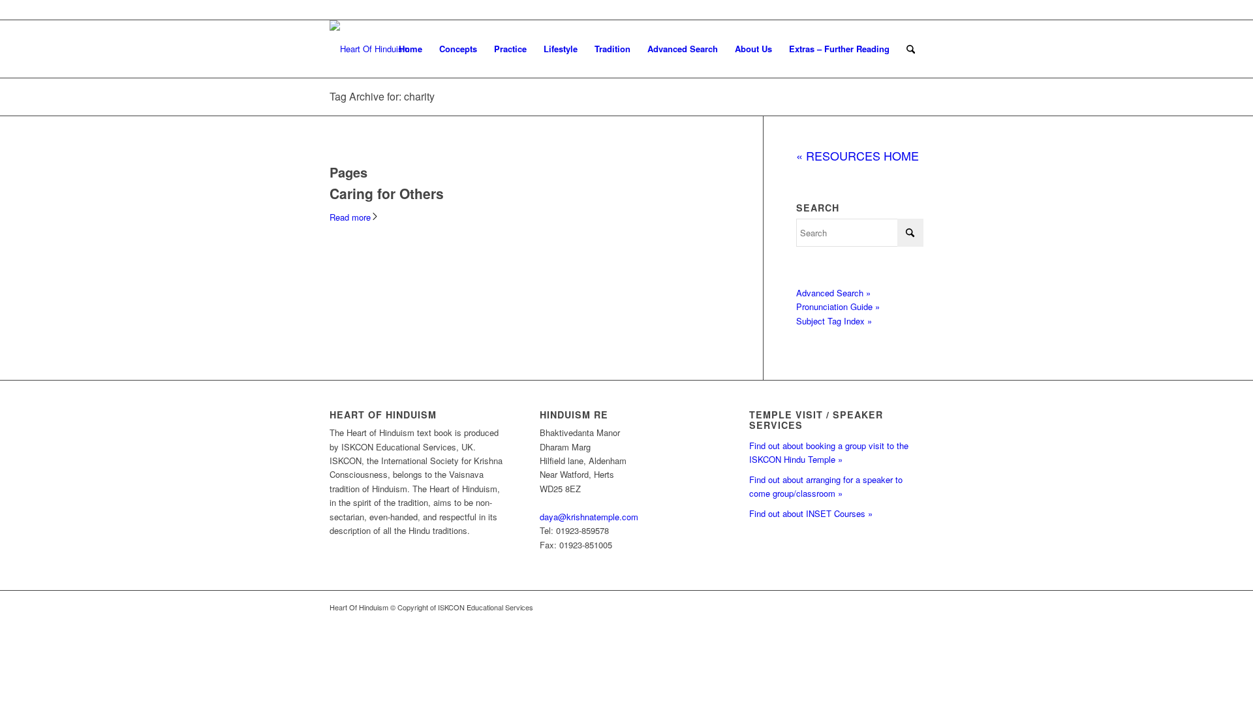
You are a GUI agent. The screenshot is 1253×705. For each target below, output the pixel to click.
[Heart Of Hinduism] (370, 49)
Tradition (612, 48)
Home (410, 48)
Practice (510, 48)
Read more (350, 217)
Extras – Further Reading (839, 48)
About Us (753, 48)
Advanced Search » (833, 293)
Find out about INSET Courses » (811, 513)
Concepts (458, 48)
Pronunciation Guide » (838, 306)
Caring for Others (387, 193)
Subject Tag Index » (834, 321)
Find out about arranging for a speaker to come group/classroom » (826, 486)
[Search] (910, 49)
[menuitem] (910, 49)
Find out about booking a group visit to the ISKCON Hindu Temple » (828, 452)
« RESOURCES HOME (857, 155)
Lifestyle (561, 48)
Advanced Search (682, 48)
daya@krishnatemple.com (589, 516)
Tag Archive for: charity (382, 96)
